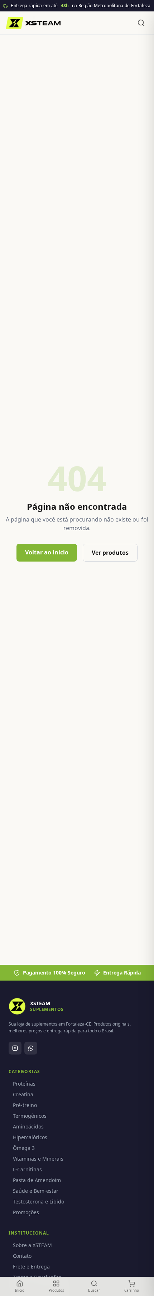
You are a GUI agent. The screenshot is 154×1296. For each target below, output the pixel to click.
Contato (22, 1255)
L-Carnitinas (27, 1169)
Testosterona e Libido (38, 1201)
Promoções (26, 1212)
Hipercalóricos (30, 1137)
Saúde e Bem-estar (35, 1190)
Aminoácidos (28, 1126)
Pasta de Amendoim (37, 1180)
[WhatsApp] (30, 1048)
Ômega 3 (24, 1148)
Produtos (56, 1290)
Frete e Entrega (31, 1266)
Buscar (94, 1290)
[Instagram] (15, 1048)
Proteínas (24, 1083)
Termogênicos (30, 1115)
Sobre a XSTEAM (32, 1245)
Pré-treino (25, 1105)
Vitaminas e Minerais (38, 1158)
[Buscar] (141, 23)
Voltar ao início (46, 552)
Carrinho (131, 1290)
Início (19, 1290)
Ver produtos (110, 553)
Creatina (23, 1094)
